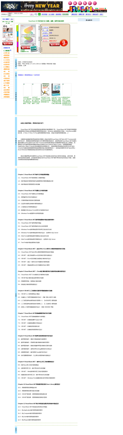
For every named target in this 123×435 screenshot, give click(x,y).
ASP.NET (37, 75)
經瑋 (50, 33)
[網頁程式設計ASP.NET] (66, 89)
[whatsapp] (39, 15)
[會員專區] (58, 15)
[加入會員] (80, 5)
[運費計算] (81, 15)
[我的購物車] (75, 5)
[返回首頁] (101, 15)
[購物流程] (74, 15)
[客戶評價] (36, 15)
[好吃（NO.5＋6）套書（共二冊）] (8, 31)
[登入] (32, 15)
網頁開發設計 (29, 75)
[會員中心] (85, 5)
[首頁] (95, 5)
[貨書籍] (65, 15)
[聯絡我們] (95, 15)
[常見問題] (90, 5)
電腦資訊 (20, 75)
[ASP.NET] (27, 89)
